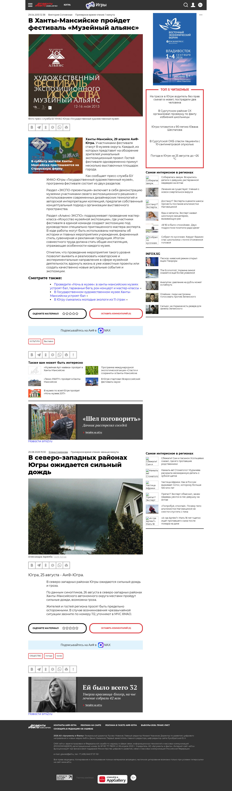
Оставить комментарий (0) (116, 313)
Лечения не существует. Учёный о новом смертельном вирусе (180, 190)
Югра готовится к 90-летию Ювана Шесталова (175, 128)
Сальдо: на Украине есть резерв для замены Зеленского (180, 307)
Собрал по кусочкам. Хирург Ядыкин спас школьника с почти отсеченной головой (182, 239)
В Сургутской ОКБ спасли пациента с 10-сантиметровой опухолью (175, 143)
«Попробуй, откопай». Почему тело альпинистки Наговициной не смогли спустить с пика (181, 509)
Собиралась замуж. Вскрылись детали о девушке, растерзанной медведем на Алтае (180, 180)
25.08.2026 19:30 (37, 452)
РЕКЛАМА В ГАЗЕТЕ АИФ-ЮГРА (121, 725)
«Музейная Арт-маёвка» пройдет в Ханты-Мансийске (63, 369)
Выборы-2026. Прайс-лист (155, 725)
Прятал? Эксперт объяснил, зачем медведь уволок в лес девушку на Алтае (180, 497)
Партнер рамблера (85, 778)
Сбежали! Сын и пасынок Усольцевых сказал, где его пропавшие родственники (182, 461)
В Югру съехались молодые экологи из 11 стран (89, 299)
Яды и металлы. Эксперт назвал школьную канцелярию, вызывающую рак (179, 216)
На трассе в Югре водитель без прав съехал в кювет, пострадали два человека (175, 99)
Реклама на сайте (91, 725)
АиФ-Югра (60, 556)
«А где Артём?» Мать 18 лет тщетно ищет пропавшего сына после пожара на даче (181, 520)
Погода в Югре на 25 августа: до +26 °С (175, 157)
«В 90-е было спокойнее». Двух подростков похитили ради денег (180, 226)
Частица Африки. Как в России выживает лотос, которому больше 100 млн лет (181, 485)
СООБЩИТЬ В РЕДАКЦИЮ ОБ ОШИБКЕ (73, 729)
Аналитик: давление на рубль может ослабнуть (181, 283)
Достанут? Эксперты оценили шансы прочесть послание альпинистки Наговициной (182, 204)
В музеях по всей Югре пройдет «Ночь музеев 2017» (62, 392)
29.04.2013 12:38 (36, 14)
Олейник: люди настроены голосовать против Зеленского (178, 295)
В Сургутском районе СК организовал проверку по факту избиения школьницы (174, 114)
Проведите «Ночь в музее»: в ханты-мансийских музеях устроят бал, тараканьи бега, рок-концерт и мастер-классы (94, 286)
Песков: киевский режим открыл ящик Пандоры (178, 259)
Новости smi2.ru (40, 441)
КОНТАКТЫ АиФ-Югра (65, 725)
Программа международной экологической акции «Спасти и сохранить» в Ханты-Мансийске (119, 370)
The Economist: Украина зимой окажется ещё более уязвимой (177, 271)
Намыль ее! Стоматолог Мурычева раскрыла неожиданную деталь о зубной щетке (180, 473)
